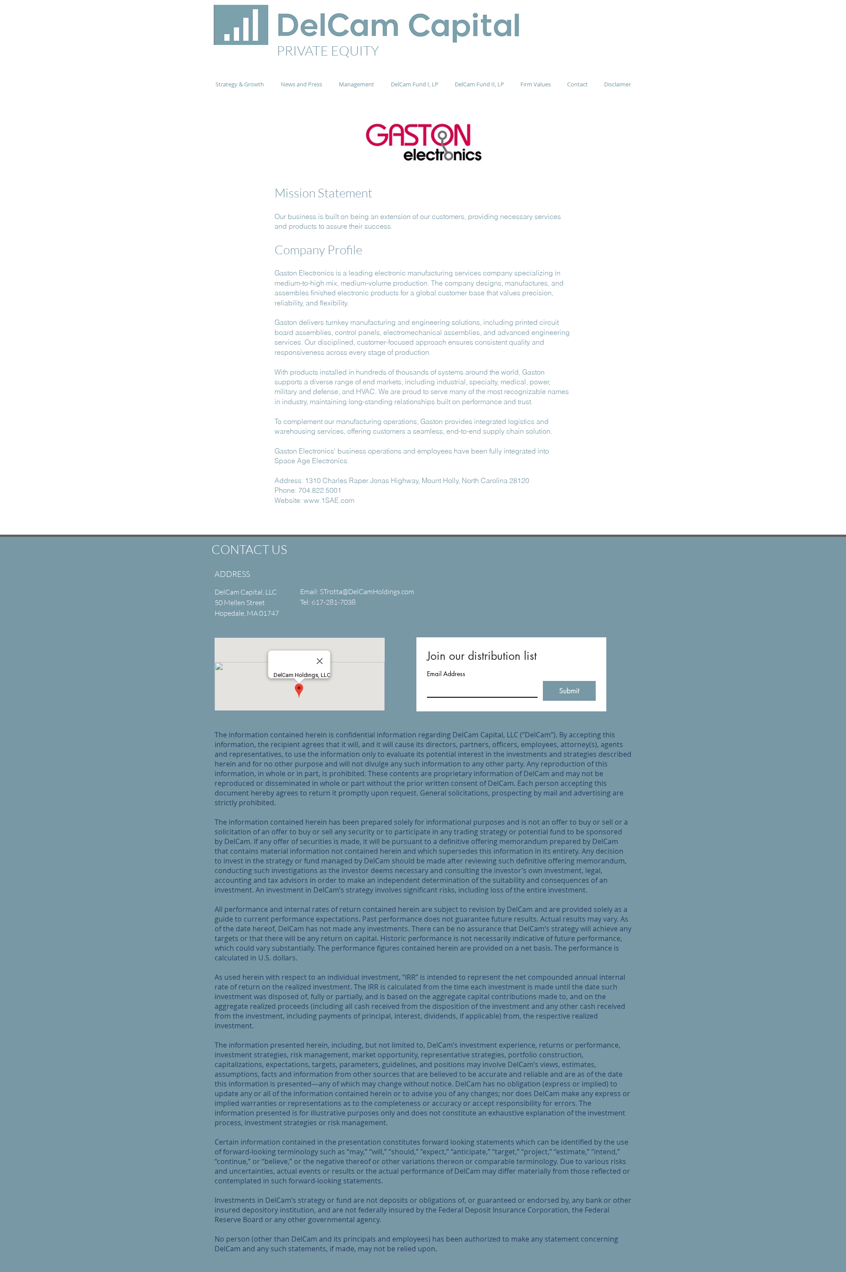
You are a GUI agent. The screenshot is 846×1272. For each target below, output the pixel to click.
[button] (301, 84)
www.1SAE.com (329, 500)
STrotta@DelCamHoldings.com (367, 591)
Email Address (446, 673)
